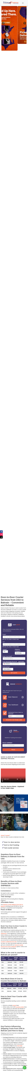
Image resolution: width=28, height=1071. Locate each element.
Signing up (4, 933)
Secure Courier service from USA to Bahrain (12, 945)
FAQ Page (19, 1045)
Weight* (5, 649)
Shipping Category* (18, 650)
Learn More (21, 661)
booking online (20, 1007)
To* (4, 642)
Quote (14, 1005)
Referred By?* (6, 667)
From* (4, 634)
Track (13, 749)
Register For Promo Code (14, 719)
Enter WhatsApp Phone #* (10, 661)
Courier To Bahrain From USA (9, 941)
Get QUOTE (14, 672)
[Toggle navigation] (23, 3)
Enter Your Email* (7, 656)
